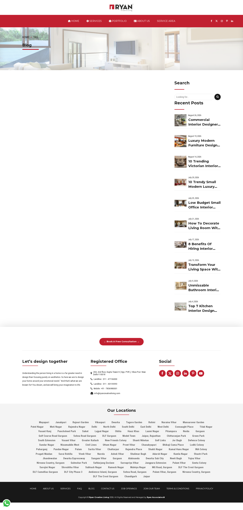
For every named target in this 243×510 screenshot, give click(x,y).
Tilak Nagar (206, 426)
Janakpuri (60, 422)
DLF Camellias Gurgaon (45, 471)
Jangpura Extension (155, 462)
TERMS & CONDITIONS (177, 488)
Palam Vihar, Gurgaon (164, 471)
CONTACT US (107, 488)
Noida (186, 431)
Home (75, 21)
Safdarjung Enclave (103, 462)
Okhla (118, 431)
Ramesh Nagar (116, 467)
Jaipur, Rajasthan (151, 435)
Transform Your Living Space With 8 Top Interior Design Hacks (204, 267)
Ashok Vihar (117, 453)
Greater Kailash (90, 440)
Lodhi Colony (197, 444)
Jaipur (146, 476)
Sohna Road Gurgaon (84, 435)
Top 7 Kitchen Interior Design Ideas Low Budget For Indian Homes (204, 308)
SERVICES (95, 21)
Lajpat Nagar (102, 431)
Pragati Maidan (44, 453)
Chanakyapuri (149, 444)
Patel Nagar (37, 426)
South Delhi (128, 426)
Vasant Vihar (69, 440)
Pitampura (171, 431)
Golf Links (160, 440)
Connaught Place (184, 426)
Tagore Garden (134, 422)
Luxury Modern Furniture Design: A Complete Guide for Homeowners (204, 143)
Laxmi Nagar (152, 431)
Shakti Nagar (155, 449)
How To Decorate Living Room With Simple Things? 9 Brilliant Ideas (204, 225)
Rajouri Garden (81, 422)
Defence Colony (196, 440)
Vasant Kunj (44, 431)
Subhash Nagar (93, 467)
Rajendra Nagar (76, 426)
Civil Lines (91, 444)
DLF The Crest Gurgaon (190, 467)
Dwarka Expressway (74, 458)
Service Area (166, 21)
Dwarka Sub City (155, 458)
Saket (85, 431)
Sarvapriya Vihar (130, 462)
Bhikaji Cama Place (173, 444)
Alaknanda (134, 458)
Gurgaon (200, 431)
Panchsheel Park (67, 431)
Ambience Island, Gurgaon (103, 471)
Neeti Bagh (176, 458)
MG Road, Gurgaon (162, 467)
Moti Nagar (56, 426)
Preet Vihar (129, 444)
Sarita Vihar (94, 449)
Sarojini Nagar (47, 467)
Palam (78, 449)
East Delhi (146, 426)
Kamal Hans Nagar (179, 449)
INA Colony (201, 449)
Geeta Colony (199, 462)
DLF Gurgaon (109, 435)
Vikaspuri (100, 422)
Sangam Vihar (98, 458)
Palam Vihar (179, 462)
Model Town (128, 435)
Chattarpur (113, 449)
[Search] (217, 97)
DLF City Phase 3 (73, 471)
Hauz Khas (133, 431)
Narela (101, 453)
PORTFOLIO (119, 21)
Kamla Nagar (181, 453)
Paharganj (41, 449)
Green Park (198, 435)
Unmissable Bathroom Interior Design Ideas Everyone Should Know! (204, 287)
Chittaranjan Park (176, 435)
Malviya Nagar (138, 467)
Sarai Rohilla (65, 453)
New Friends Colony (115, 440)
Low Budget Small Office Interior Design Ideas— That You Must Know (204, 205)
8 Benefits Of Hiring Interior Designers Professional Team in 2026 (200, 246)
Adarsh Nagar (159, 453)
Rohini (151, 422)
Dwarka (116, 422)
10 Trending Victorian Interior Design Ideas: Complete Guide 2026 (203, 163)
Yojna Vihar (194, 458)
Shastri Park (200, 453)
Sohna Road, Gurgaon (134, 471)
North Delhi (109, 426)
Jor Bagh (177, 440)
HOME (33, 488)
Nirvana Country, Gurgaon (50, 462)
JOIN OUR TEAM (151, 488)
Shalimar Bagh (138, 453)
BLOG (91, 488)
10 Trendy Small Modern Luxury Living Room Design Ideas (202, 184)
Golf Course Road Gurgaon (53, 435)
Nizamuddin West (70, 444)
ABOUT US (143, 21)
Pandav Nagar (61, 449)
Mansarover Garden (193, 422)
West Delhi (163, 426)
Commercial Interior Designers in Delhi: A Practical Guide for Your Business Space (204, 122)
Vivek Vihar (85, 453)
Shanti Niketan (141, 440)
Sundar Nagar (46, 444)
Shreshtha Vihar (70, 467)
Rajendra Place (133, 449)
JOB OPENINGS (129, 488)
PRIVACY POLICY (204, 488)
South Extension (46, 440)
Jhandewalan (50, 458)
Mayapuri (44, 422)
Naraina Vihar (169, 422)
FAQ (79, 488)
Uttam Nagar (110, 444)
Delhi (94, 426)
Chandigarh (130, 476)
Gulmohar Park (79, 462)
